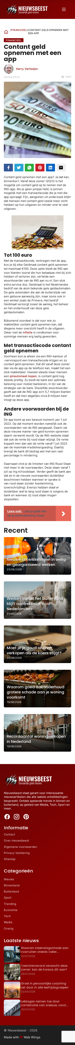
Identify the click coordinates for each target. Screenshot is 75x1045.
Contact (9, 834)
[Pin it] (39, 167)
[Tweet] (18, 167)
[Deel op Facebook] (8, 167)
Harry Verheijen (27, 69)
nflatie (27, 332)
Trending (10, 904)
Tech (7, 916)
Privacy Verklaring (17, 853)
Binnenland (11, 885)
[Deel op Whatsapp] (29, 167)
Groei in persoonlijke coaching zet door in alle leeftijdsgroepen (44, 985)
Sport (8, 897)
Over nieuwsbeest (16, 840)
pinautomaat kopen (23, 376)
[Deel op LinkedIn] (50, 167)
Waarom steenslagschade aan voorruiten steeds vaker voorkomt (44, 952)
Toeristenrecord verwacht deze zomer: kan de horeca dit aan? (44, 968)
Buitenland (11, 891)
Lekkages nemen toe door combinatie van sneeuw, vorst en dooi (43, 1005)
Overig (8, 928)
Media (8, 922)
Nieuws (9, 879)
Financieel (19, 29)
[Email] (61, 167)
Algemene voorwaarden (20, 847)
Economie (11, 910)
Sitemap (9, 859)
